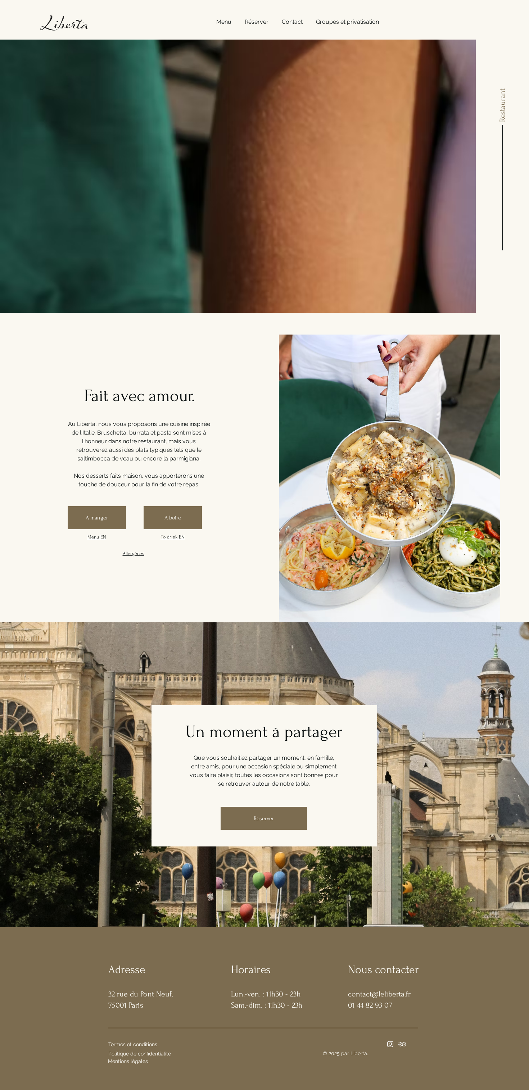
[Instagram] (390, 1044)
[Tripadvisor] (402, 1044)
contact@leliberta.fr (379, 994)
